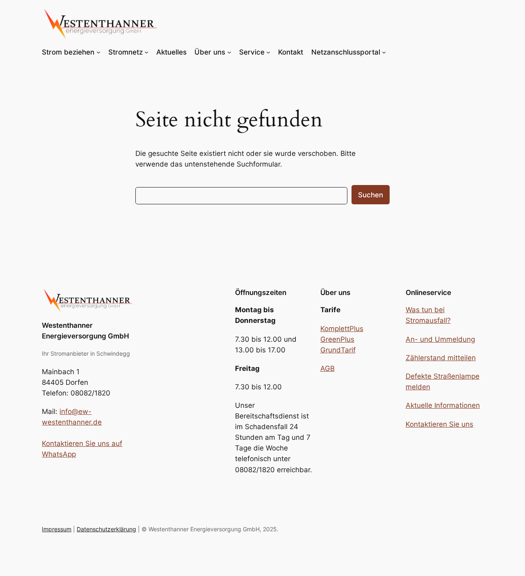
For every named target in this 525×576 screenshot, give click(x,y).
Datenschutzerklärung (106, 529)
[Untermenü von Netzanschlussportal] (384, 52)
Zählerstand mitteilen (441, 358)
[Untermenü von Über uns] (229, 52)
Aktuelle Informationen (443, 405)
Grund (330, 350)
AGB (327, 368)
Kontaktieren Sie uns (439, 424)
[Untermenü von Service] (268, 52)
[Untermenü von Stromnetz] (146, 52)
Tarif (348, 350)
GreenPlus (337, 339)
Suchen (370, 195)
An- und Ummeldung (440, 339)
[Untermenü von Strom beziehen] (98, 52)
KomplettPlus (341, 329)
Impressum (56, 529)
